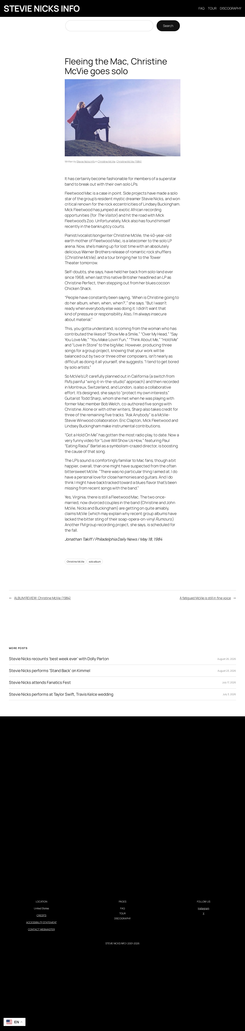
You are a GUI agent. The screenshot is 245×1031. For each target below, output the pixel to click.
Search (168, 26)
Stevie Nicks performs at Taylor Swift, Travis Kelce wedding (61, 694)
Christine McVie (106, 161)
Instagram (203, 908)
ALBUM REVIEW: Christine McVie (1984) (42, 598)
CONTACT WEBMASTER (41, 929)
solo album (95, 561)
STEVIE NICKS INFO (42, 8)
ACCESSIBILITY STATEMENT (41, 922)
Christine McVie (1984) (129, 161)
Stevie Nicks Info (86, 161)
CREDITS (41, 915)
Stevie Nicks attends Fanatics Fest (40, 682)
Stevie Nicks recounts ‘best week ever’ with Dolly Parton (59, 659)
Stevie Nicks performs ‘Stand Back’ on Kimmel (49, 670)
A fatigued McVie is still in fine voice (205, 598)
